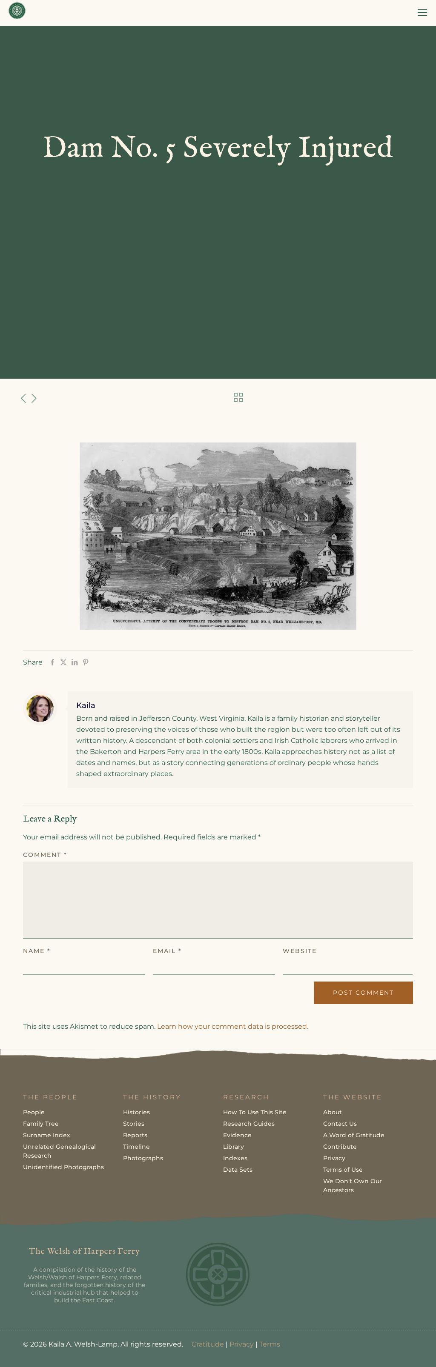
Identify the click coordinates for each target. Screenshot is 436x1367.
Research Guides (249, 1123)
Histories (136, 1112)
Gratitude (208, 1344)
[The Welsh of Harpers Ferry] (17, 13)
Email (167, 951)
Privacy (334, 1158)
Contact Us (340, 1123)
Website (300, 951)
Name (37, 951)
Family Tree (41, 1123)
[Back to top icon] (395, 1349)
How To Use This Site (255, 1112)
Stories (133, 1123)
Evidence (237, 1135)
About (332, 1112)
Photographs (143, 1158)
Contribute (340, 1146)
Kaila (85, 705)
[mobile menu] (422, 13)
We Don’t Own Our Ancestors (352, 1185)
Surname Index (46, 1135)
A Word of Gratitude (353, 1135)
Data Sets (237, 1169)
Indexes (235, 1158)
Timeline (136, 1146)
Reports (135, 1135)
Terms (269, 1344)
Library (233, 1146)
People (34, 1112)
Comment (45, 855)
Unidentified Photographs (63, 1167)
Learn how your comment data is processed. (232, 1026)
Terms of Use (343, 1169)
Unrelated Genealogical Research (59, 1151)
